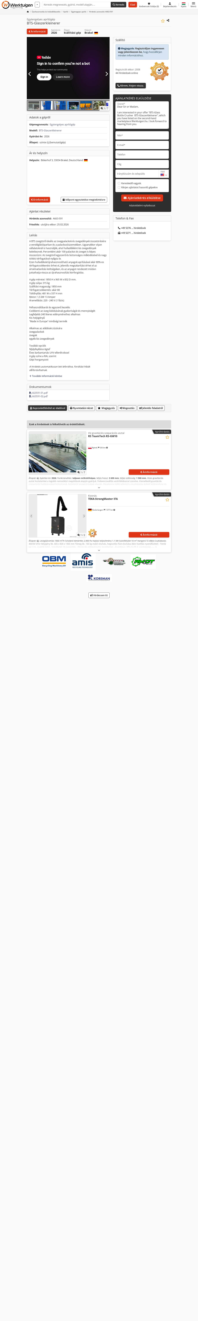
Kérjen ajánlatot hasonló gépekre (139, 187)
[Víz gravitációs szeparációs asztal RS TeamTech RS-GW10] (57, 453)
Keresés (119, 4)
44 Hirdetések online (127, 73)
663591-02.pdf (40, 396)
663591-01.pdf (40, 392)
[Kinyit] (99, 487)
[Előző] (29, 74)
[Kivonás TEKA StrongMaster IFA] (57, 515)
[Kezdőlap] (28, 11)
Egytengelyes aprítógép (62, 124)
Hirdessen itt (100, 595)
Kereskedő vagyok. (131, 183)
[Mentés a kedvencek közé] (163, 21)
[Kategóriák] (37, 4)
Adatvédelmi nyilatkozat (142, 205)
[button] (193, 4)
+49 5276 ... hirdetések (133, 228)
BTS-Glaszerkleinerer (50, 130)
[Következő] (106, 74)
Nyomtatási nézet (82, 408)
